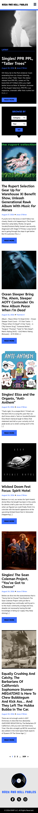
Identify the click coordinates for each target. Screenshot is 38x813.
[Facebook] (13, 799)
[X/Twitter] (19, 799)
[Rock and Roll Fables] (15, 4)
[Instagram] (25, 799)
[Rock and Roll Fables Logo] (19, 783)
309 (24, 756)
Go (19, 130)
